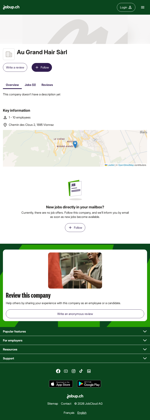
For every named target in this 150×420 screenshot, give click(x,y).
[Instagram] (73, 371)
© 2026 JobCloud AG (88, 403)
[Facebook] (58, 371)
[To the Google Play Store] (89, 383)
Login (123, 7)
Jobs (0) (30, 84)
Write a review (15, 67)
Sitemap (52, 403)
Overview (12, 84)
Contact (66, 403)
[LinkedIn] (89, 371)
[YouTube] (65, 371)
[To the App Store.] (61, 383)
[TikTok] (81, 371)
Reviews (47, 84)
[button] (75, 331)
